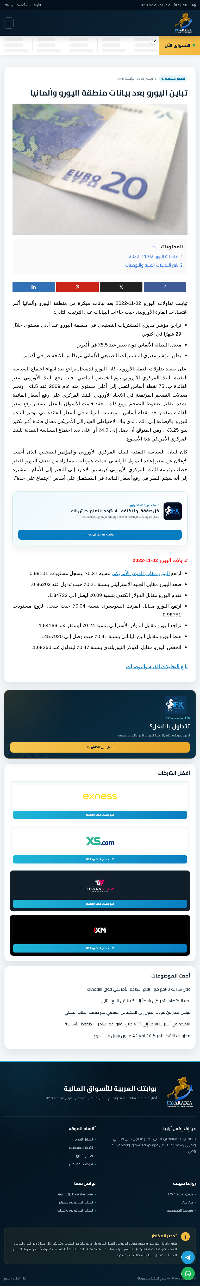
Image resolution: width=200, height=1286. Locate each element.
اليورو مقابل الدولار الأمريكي (141, 573)
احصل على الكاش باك (100, 747)
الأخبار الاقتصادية (81, 1147)
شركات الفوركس (81, 1164)
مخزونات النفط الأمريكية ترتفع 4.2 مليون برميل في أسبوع (141, 1035)
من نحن (187, 1202)
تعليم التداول (83, 1155)
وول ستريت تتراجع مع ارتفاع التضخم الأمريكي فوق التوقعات (138, 989)
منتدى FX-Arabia (180, 1194)
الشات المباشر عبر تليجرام (76, 1202)
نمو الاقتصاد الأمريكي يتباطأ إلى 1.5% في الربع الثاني (145, 1001)
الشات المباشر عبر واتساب (75, 1210)
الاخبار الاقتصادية (173, 78)
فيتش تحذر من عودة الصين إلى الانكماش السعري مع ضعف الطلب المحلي (127, 1012)
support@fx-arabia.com (75, 1194)
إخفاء (153, 247)
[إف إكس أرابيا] (183, 23)
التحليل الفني (84, 1139)
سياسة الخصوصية (180, 1210)
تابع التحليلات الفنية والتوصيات (157, 666)
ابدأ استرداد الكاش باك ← (100, 534)
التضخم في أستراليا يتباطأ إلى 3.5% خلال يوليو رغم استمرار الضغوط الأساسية (127, 1024)
